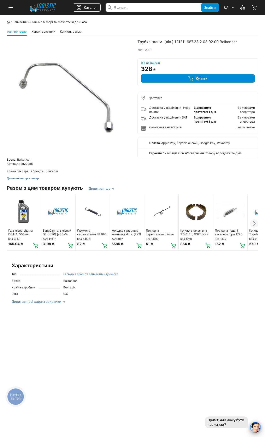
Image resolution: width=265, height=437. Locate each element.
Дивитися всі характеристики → (38, 301)
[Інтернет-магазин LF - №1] (43, 7)
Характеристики (43, 31)
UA (226, 8)
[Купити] (36, 245)
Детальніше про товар (23, 178)
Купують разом (71, 31)
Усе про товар (17, 31)
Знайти (210, 7)
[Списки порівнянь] (242, 7)
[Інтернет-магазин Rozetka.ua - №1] (8, 22)
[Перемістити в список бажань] (36, 199)
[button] (254, 223)
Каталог (90, 7)
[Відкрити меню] (11, 7)
